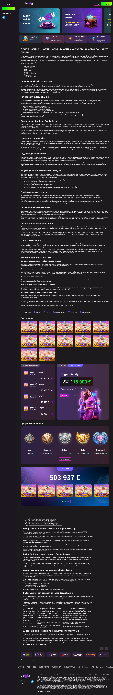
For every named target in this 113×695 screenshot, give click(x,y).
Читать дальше (77, 395)
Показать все (65, 501)
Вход (8, 4)
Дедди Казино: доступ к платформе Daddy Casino (41, 522)
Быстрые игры (6, 13)
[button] (22, 20)
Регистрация (8, 8)
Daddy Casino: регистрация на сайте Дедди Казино (42, 523)
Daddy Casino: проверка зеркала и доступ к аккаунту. (42, 519)
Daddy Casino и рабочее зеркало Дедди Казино (41, 520)
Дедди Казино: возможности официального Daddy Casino (44, 525)
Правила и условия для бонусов (31, 660)
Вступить (65, 395)
